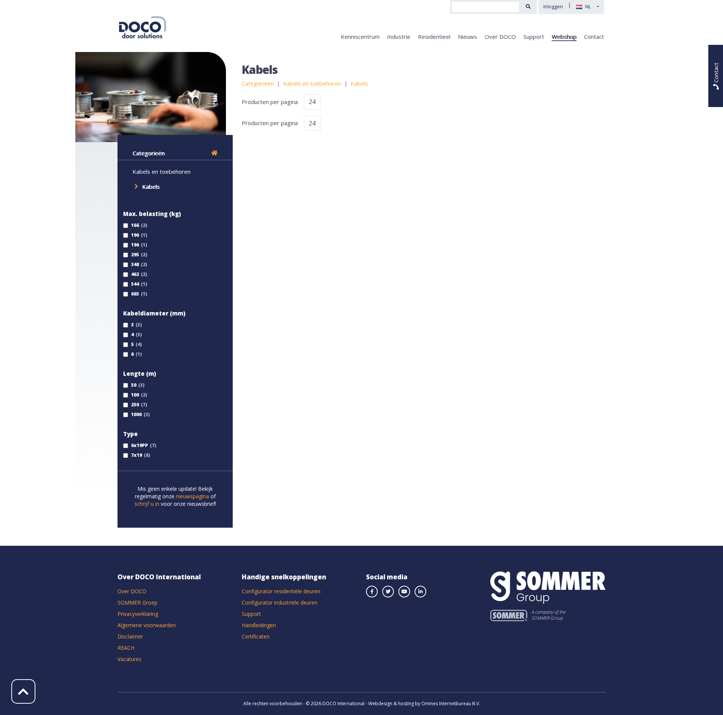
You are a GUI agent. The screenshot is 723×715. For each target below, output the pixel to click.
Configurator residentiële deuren (281, 591)
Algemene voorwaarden (146, 625)
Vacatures (129, 659)
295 (134, 254)
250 (134, 404)
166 (134, 225)
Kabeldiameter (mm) (154, 313)
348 (134, 264)
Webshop (564, 36)
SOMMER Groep (137, 602)
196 (134, 235)
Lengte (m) (139, 373)
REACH (125, 647)
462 (134, 274)
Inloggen (553, 6)
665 (134, 294)
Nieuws (467, 36)
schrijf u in (146, 503)
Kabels (151, 186)
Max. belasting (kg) (152, 213)
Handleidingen (259, 625)
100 (134, 395)
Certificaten (256, 636)
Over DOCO (500, 36)
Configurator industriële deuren (279, 602)
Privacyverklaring (137, 613)
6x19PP (139, 445)
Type (130, 433)
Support (533, 36)
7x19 (136, 455)
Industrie (398, 36)
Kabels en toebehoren (162, 171)
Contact (594, 36)
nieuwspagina (192, 496)
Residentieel (434, 36)
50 (133, 385)
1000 (136, 414)
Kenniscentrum (360, 36)
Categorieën (149, 153)
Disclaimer (130, 636)
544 (134, 284)
